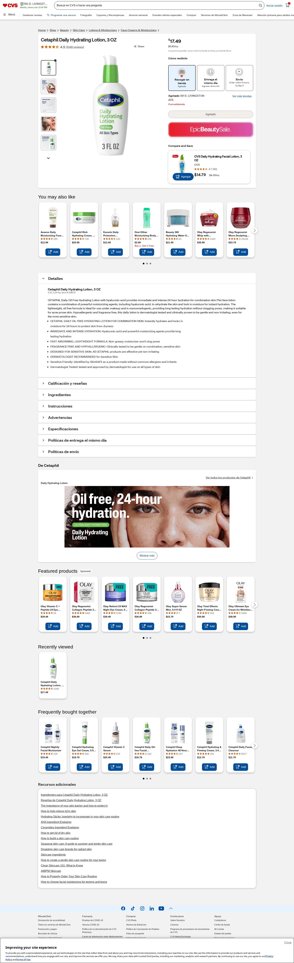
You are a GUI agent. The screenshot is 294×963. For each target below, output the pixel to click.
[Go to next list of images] (48, 158)
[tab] (48, 67)
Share (141, 46)
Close (287, 942)
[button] (242, 96)
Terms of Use (23, 959)
